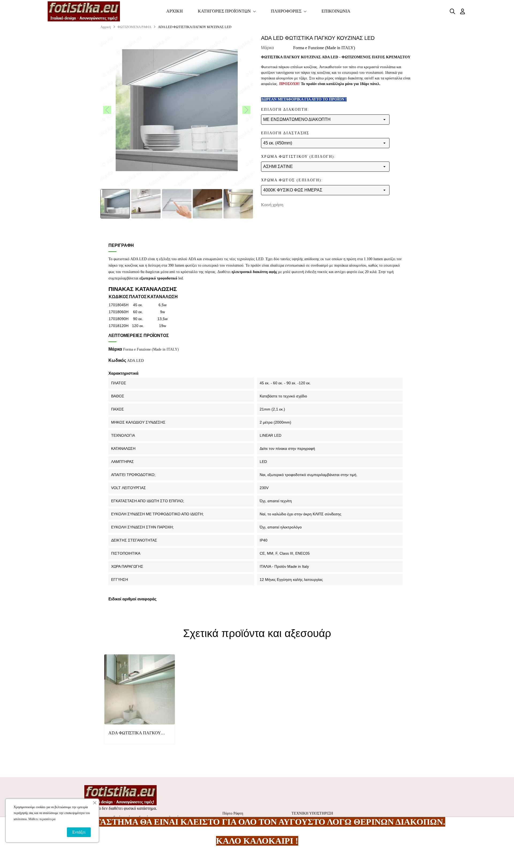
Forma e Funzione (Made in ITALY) (324, 47)
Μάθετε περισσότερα (41, 819)
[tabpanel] (139, 703)
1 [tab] (257, 756)
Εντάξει (78, 832)
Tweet (304, 205)
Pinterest (312, 205)
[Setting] (462, 11)
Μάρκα (267, 47)
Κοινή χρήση (295, 205)
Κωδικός (117, 360)
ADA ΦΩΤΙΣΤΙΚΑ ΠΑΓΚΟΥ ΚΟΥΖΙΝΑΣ (134, 733)
